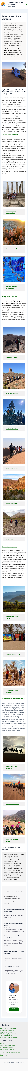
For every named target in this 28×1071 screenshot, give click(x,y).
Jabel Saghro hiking (12, 393)
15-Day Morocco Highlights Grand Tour (10, 1052)
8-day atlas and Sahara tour (7, 1047)
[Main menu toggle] (26, 4)
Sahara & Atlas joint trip (13, 654)
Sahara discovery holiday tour (7, 1045)
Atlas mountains (6, 310)
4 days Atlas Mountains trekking (8, 1028)
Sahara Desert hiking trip (6, 1035)
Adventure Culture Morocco (15, 3)
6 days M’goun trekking (6, 1032)
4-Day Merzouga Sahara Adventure (9, 1043)
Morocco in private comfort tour (8, 1051)
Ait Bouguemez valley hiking (7, 1030)
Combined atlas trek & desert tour (13, 699)
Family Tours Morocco (9, 547)
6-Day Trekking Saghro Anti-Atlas (8, 1034)
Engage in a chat (14, 1009)
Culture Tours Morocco (10, 134)
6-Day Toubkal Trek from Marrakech (9, 1037)
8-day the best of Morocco (7, 1049)
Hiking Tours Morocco (9, 297)
